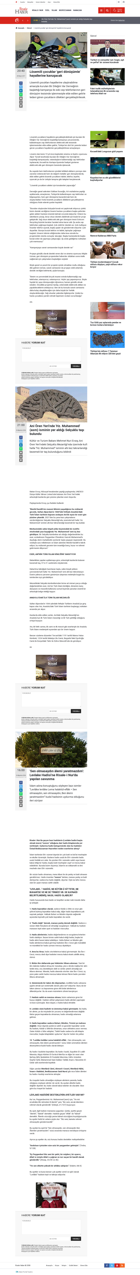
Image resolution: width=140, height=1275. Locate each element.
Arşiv (49, 2)
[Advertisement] (9, 60)
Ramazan (77, 10)
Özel (47, 10)
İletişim (64, 1265)
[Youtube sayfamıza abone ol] (117, 1265)
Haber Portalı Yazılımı (26, 1272)
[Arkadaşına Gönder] (21, 98)
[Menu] (101, 10)
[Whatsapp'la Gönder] (21, 94)
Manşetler (30, 2)
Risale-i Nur (37, 10)
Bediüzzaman (65, 10)
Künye (57, 1265)
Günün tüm (118, 20)
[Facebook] (21, 83)
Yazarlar (22, 2)
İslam (54, 10)
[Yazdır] (21, 102)
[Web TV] (119, 2)
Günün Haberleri (40, 2)
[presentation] (22, 20)
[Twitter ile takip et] (111, 1265)
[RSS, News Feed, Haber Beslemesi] (122, 1265)
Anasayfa (49, 1265)
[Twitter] (21, 87)
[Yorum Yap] (21, 106)
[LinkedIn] (21, 90)
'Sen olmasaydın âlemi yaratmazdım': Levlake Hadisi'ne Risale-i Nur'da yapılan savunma (67, 20)
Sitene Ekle (56, 2)
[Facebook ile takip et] (106, 1265)
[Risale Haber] (21, 10)
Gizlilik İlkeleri (73, 1265)
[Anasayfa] (16, 2)
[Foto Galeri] (123, 2)
